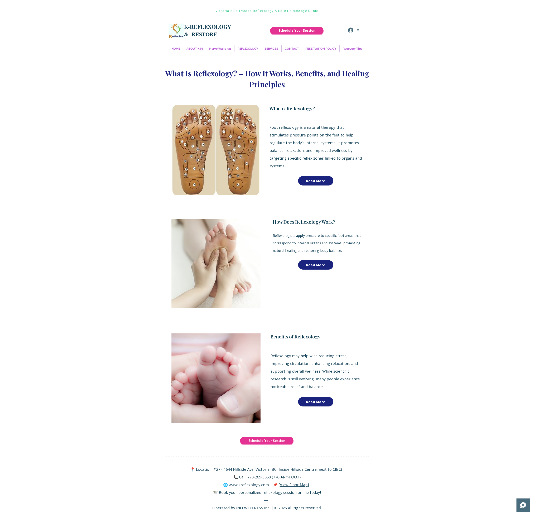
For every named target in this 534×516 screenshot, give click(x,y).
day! (317, 492)
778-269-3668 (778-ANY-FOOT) (274, 476)
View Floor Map (294, 484)
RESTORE (204, 34)
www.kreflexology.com (249, 484)
